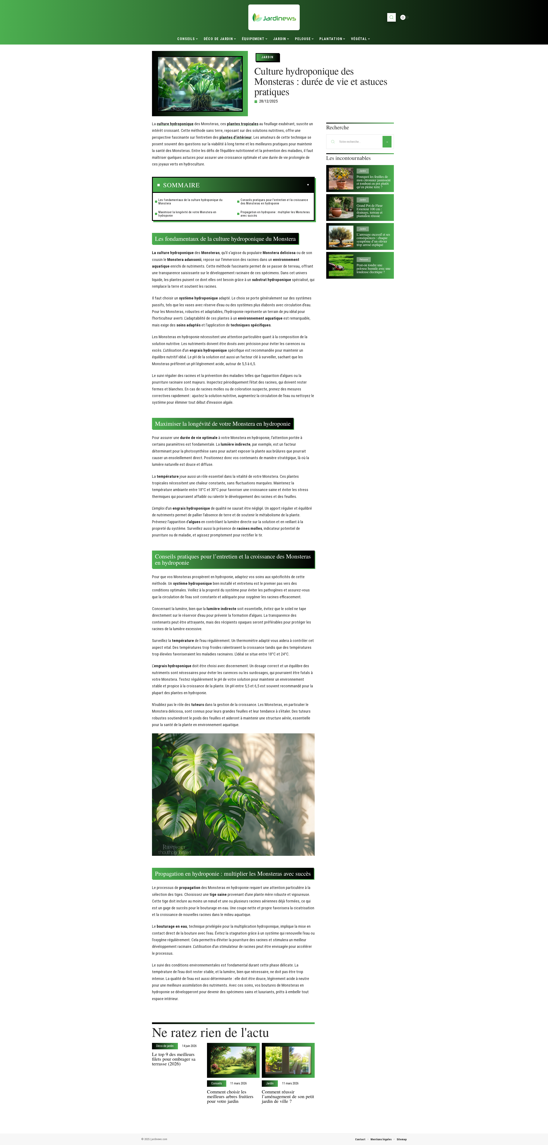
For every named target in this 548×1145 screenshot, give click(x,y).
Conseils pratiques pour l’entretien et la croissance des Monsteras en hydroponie (274, 201)
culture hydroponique (175, 123)
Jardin (267, 57)
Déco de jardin (165, 1046)
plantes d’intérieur (235, 137)
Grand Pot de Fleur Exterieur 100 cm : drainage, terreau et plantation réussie (370, 210)
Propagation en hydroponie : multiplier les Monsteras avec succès (275, 213)
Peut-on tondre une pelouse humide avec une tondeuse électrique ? (373, 268)
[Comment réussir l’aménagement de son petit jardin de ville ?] (288, 1060)
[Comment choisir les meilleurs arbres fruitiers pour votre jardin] (233, 1060)
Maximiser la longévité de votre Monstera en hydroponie (187, 213)
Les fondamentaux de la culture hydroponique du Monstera (190, 201)
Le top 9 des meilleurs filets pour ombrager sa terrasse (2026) (173, 1059)
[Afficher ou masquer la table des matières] (255, 185)
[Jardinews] (274, 17)
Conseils (216, 1083)
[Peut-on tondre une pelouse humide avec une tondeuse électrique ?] (341, 265)
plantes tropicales (242, 123)
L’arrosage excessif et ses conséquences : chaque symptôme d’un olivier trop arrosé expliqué (373, 239)
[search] (391, 17)
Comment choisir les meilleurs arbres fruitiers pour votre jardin (230, 1096)
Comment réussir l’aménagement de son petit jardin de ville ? (288, 1096)
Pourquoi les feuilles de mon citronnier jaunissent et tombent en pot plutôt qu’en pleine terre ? (373, 181)
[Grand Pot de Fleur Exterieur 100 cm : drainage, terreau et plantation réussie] (341, 207)
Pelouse (364, 259)
